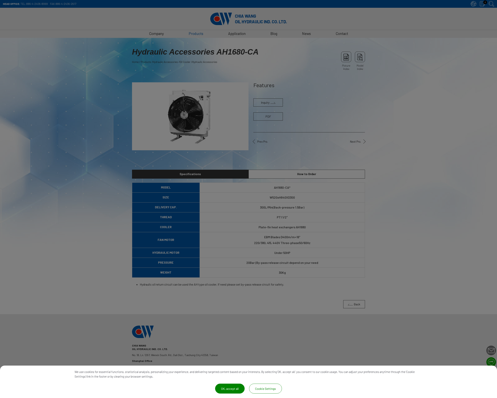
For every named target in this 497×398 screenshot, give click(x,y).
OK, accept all (230, 388)
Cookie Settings (265, 388)
